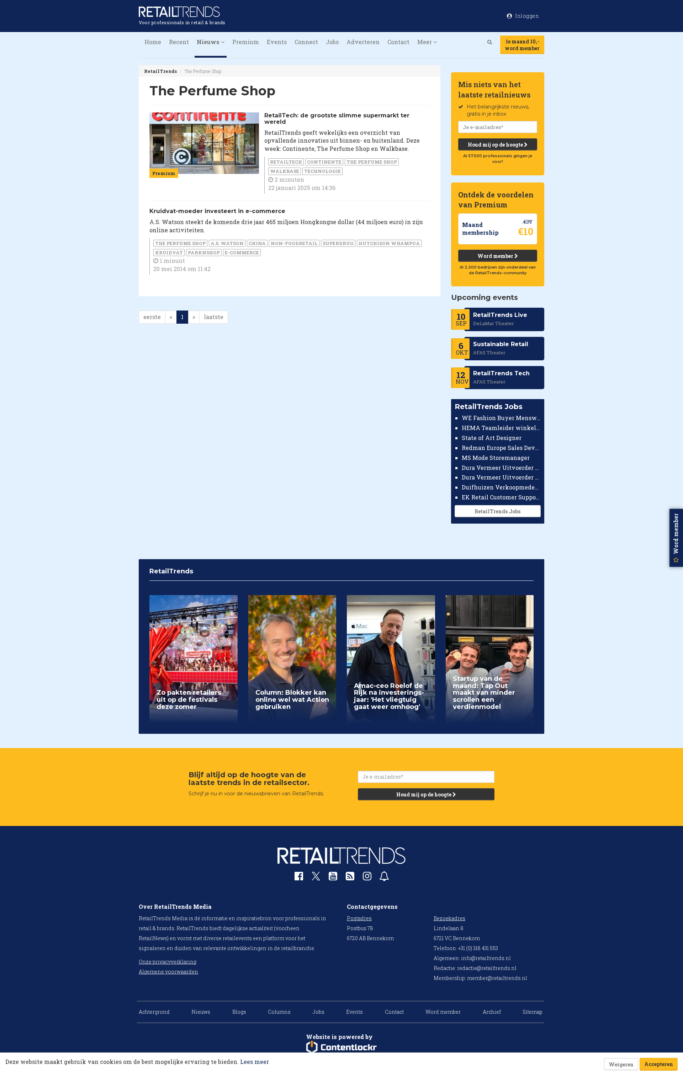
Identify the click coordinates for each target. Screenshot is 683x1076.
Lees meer (254, 1061)
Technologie (322, 171)
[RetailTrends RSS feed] (350, 877)
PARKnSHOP (204, 252)
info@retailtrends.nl (486, 958)
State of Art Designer (491, 437)
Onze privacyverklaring (167, 961)
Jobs (332, 42)
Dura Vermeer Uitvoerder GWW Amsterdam (501, 467)
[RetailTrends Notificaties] (384, 877)
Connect (306, 42)
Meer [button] (425, 42)
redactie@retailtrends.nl (487, 968)
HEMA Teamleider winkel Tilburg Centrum (501, 427)
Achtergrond (154, 1011)
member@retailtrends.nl (497, 978)
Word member (495, 256)
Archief (492, 1011)
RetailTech (286, 162)
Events (277, 42)
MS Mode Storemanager (496, 457)
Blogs (239, 1011)
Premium (245, 42)
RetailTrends (160, 71)
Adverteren (363, 42)
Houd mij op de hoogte (496, 144)
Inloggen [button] (526, 15)
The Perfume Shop (371, 162)
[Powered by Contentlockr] (341, 1047)
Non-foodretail (294, 243)
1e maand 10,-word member (522, 45)
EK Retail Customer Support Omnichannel (501, 497)
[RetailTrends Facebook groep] (298, 877)
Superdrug (338, 243)
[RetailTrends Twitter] (315, 878)
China (257, 243)
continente (324, 162)
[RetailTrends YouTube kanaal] (333, 877)
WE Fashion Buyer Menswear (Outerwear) (501, 418)
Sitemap (532, 1011)
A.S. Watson (227, 243)
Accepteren (658, 1064)
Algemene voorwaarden (168, 971)
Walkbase (284, 171)
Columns (279, 1011)
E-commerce (242, 252)
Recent (179, 42)
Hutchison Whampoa (389, 243)
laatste (213, 316)
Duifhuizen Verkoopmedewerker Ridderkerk (501, 487)
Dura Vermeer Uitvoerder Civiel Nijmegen (501, 477)
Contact (398, 42)
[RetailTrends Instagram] (367, 877)
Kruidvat (169, 252)
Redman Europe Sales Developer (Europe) (501, 447)
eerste (152, 316)
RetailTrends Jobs (497, 511)
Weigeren (621, 1064)
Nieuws (200, 1011)
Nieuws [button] (209, 42)
